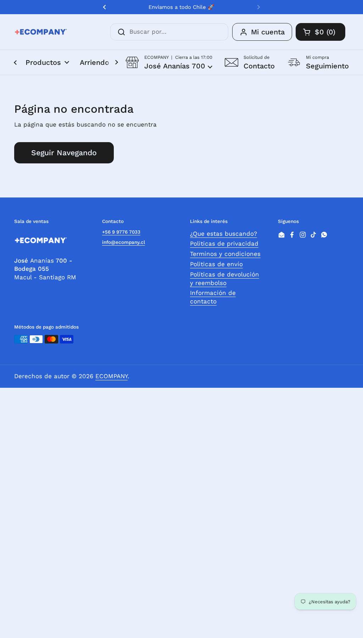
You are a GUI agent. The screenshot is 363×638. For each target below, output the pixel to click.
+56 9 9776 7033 (121, 232)
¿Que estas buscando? (223, 233)
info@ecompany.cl (123, 242)
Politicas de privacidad (224, 243)
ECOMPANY (111, 376)
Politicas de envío (216, 264)
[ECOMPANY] (40, 32)
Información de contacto (213, 297)
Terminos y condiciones (225, 253)
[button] (168, 62)
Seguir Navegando (64, 152)
